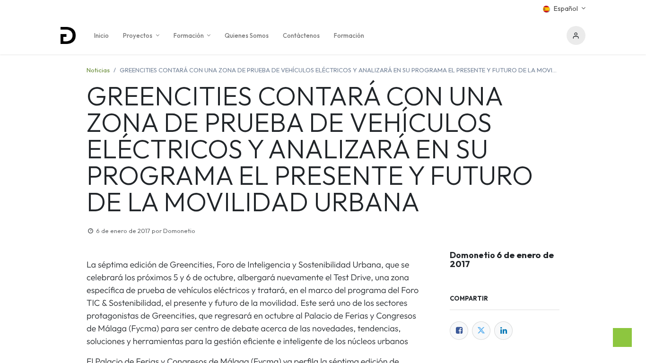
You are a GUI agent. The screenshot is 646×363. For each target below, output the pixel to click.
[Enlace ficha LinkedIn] (503, 330)
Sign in (576, 35)
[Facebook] (459, 330)
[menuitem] (101, 35)
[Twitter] (481, 330)
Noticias (98, 70)
